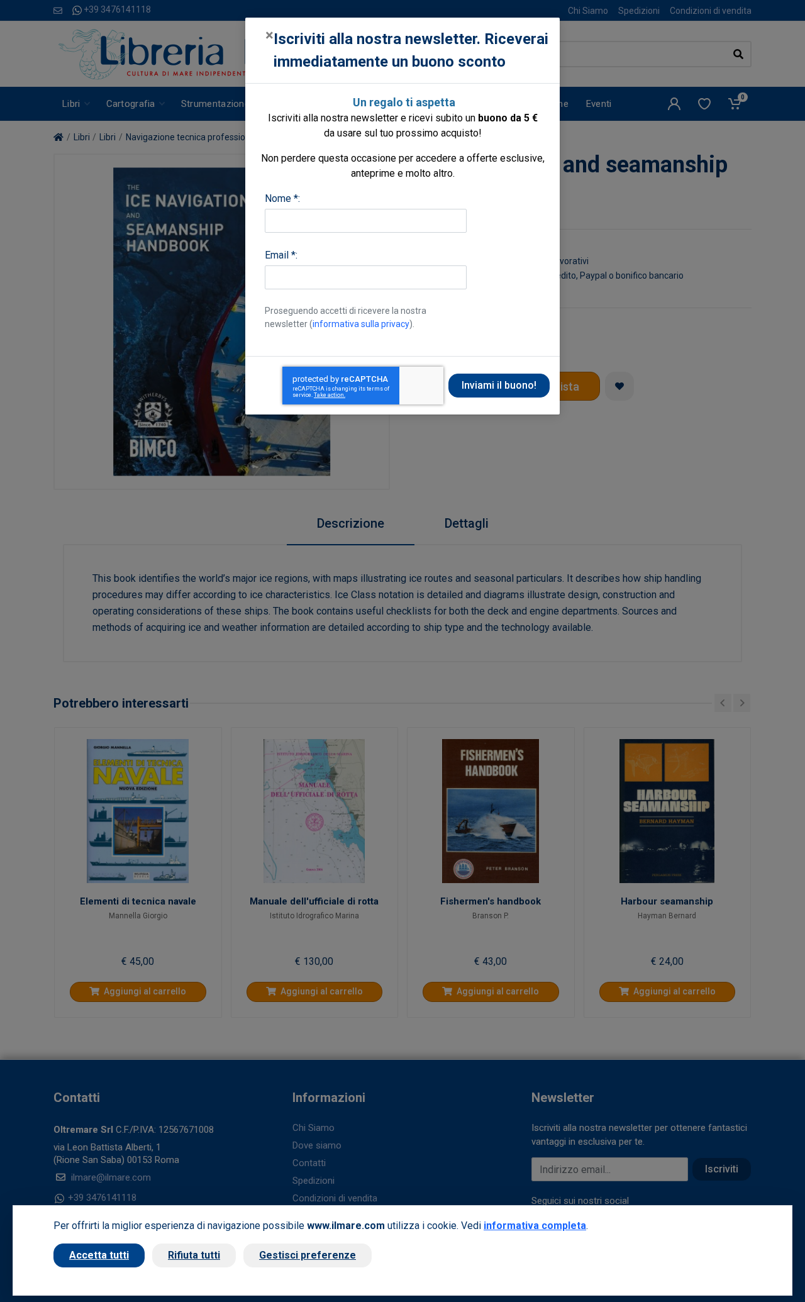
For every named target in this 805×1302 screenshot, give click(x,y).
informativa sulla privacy (361, 324)
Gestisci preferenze (307, 1255)
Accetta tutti (99, 1255)
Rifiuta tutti (194, 1255)
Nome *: (282, 198)
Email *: (281, 255)
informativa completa (535, 1226)
